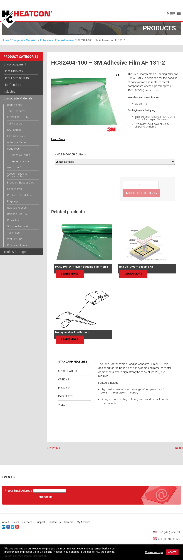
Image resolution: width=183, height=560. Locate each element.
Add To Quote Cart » (141, 193)
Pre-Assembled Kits (19, 195)
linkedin (4, 527)
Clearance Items (17, 245)
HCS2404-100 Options (71, 154)
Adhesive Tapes (16, 142)
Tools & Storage (15, 252)
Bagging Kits (14, 104)
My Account (83, 522)
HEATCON (44, 19)
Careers (68, 522)
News (16, 522)
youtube (17, 527)
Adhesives (46, 40)
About (5, 522)
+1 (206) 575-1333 (170, 532)
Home (5, 40)
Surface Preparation (19, 226)
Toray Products (16, 111)
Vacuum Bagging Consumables (17, 175)
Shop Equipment (15, 64)
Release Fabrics (17, 207)
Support (40, 522)
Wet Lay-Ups (14, 239)
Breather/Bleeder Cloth (21, 182)
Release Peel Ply (17, 214)
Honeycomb (14, 188)
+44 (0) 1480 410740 (169, 539)
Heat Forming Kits (16, 78)
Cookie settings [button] (154, 552)
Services (27, 522)
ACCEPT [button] (172, 552)
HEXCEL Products (17, 117)
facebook (8, 527)
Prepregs (12, 201)
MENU (171, 13)
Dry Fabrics (14, 129)
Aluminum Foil (15, 167)
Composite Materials (24, 40)
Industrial (10, 91)
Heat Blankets (13, 71)
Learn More (58, 139)
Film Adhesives (64, 40)
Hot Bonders (12, 85)
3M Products (15, 123)
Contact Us (54, 522)
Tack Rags (13, 232)
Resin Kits (13, 220)
